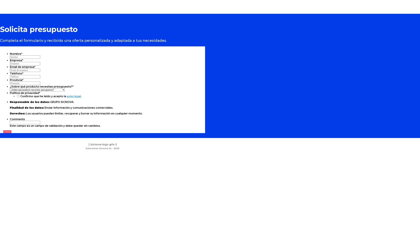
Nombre (16, 53)
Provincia (16, 80)
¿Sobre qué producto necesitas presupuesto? (42, 86)
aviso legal (74, 96)
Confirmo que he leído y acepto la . (51, 96)
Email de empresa (22, 67)
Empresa (16, 60)
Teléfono (16, 73)
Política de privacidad (25, 93)
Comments (17, 119)
